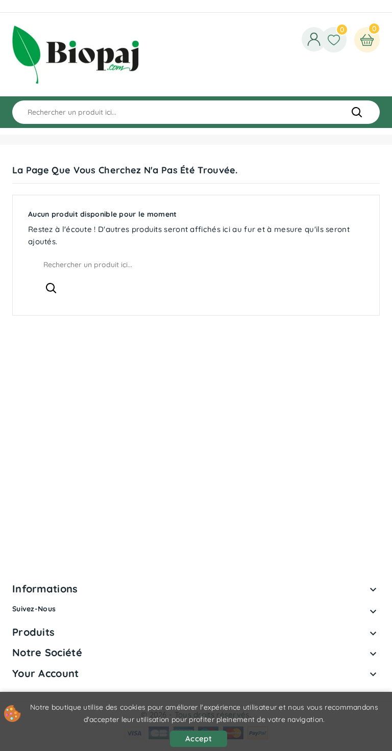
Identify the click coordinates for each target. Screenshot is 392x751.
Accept (198, 738)
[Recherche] (357, 112)
